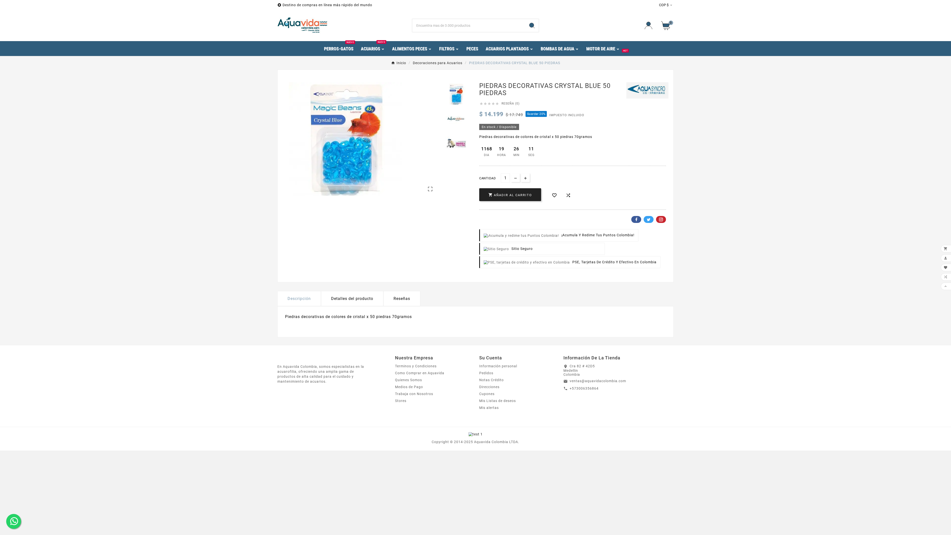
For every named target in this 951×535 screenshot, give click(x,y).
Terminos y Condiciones (416, 366)
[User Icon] (650, 25)
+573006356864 (584, 388)
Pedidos (486, 373)
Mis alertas (489, 408)
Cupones (487, 394)
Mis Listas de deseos (497, 401)
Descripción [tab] (299, 298)
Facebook (636, 219)
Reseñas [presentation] (402, 298)
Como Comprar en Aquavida (419, 373)
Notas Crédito (491, 380)
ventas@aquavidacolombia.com (598, 381)
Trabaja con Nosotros (414, 394)
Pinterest (661, 219)
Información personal (498, 366)
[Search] (532, 25)
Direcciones (489, 387)
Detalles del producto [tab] (352, 298)
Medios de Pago (409, 387)
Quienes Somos (408, 380)
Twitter (649, 219)
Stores (400, 401)
